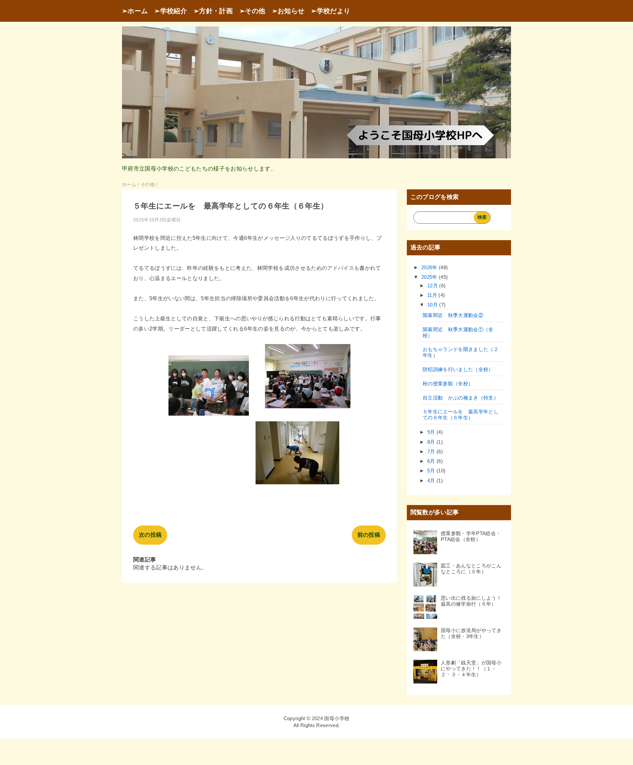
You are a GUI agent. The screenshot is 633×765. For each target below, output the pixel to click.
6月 (432, 461)
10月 (433, 304)
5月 (432, 470)
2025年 (430, 277)
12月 (433, 285)
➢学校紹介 (170, 11)
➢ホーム (135, 11)
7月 (432, 451)
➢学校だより (330, 11)
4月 (432, 480)
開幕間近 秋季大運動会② (453, 315)
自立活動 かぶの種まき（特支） (460, 397)
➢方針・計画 (213, 11)
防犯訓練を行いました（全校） (458, 369)
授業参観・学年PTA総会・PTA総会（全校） (471, 536)
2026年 (430, 267)
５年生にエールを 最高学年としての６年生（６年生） (460, 414)
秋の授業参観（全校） (448, 383)
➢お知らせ (288, 11)
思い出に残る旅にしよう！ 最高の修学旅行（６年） (473, 601)
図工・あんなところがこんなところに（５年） (471, 568)
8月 (432, 442)
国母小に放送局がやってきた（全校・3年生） (471, 633)
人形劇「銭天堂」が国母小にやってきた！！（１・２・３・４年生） (471, 668)
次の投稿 (150, 535)
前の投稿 (368, 535)
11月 (432, 295)
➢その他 (252, 11)
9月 (432, 432)
